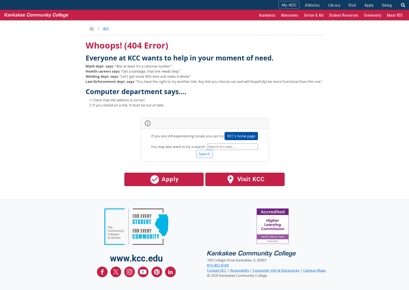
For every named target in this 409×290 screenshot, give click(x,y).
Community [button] (372, 15)
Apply (369, 5)
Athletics (312, 5)
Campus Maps (314, 270)
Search (204, 154)
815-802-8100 (218, 265)
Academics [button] (267, 15)
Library (334, 5)
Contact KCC (217, 270)
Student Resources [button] (344, 15)
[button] (403, 4)
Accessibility (239, 270)
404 (105, 28)
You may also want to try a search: (178, 146)
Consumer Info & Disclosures (276, 270)
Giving (387, 5)
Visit (352, 5)
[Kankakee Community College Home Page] (36, 15)
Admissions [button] (289, 15)
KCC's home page (241, 136)
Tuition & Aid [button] (314, 15)
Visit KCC (250, 179)
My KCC (289, 4)
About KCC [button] (395, 15)
